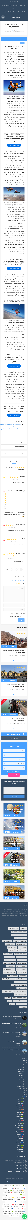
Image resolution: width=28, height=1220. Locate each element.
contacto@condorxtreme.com (16, 1171)
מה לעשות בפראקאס (21, 969)
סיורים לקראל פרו (7, 991)
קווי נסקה (12, 1004)
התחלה (23, 1058)
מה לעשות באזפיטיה (8, 954)
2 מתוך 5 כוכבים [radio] (18, 584)
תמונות (22, 442)
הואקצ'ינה (20, 1069)
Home (16, 30)
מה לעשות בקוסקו (22, 972)
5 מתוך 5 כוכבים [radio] (11, 584)
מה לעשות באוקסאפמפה (20, 954)
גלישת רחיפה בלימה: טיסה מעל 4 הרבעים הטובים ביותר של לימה (13, 843)
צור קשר (23, 1090)
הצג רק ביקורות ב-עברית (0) (18, 580)
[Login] (11, 11)
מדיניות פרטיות (13, 1182)
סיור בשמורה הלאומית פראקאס (19, 985)
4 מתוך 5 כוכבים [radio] (13, 584)
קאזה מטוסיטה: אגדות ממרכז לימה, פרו (12, 1016)
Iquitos (21, 1082)
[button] (24, 1216)
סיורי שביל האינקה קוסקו (20, 994)
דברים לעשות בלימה (13, 928)
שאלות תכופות (22, 1088)
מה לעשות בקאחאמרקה (9, 969)
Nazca (21, 1075)
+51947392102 (13, 1)
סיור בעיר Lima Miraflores (8, 979)
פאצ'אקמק (8, 998)
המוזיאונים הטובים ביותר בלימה (19, 932)
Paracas (21, 1073)
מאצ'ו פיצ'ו (11, 950)
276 (7, 569)
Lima (21, 1077)
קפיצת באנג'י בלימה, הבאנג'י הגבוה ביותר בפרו (14, 876)
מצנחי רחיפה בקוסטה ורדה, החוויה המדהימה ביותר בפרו (14, 860)
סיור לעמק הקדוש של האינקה (19, 998)
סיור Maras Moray (21, 979)
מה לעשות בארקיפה (10, 957)
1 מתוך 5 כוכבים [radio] (20, 584)
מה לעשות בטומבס (22, 963)
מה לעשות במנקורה (21, 966)
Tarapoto (20, 1084)
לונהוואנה (24, 950)
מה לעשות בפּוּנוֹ (11, 966)
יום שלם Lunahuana (21, 944)
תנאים (22, 1182)
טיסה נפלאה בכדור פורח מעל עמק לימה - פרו (14, 811)
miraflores (23, 928)
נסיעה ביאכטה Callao (12, 976)
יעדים (24, 1063)
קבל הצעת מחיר (13, 145)
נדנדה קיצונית (23, 976)
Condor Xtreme (15, 17)
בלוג (24, 1094)
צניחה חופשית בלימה (21, 1004)
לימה (24, 1060)
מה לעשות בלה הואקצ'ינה (9, 963)
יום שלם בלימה (22, 947)
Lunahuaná (20, 1086)
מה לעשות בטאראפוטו (10, 960)
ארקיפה (21, 1067)
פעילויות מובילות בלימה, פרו (20, 1001)
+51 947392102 (20, 1165)
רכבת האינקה (23, 1007)
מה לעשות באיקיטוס (21, 957)
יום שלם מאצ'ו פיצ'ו (12, 947)
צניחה (22, 42)
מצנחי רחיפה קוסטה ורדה (9, 972)
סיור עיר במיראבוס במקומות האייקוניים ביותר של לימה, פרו (14, 893)
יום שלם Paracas (10, 944)
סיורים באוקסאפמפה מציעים (20, 991)
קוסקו (21, 1065)
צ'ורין (9, 1001)
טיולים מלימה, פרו (7, 941)
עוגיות (18, 1182)
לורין (17, 950)
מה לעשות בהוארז (22, 960)
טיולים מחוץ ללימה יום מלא (20, 941)
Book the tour (19, 447)
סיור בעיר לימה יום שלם (20, 982)
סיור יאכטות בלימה (22, 988)
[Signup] (13, 11)
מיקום (23, 438)
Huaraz (21, 1080)
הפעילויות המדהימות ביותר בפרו (19, 935)
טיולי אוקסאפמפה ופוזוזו (21, 938)
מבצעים (12, 30)
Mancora (20, 1071)
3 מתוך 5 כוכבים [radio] (16, 584)
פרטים (23, 39)
